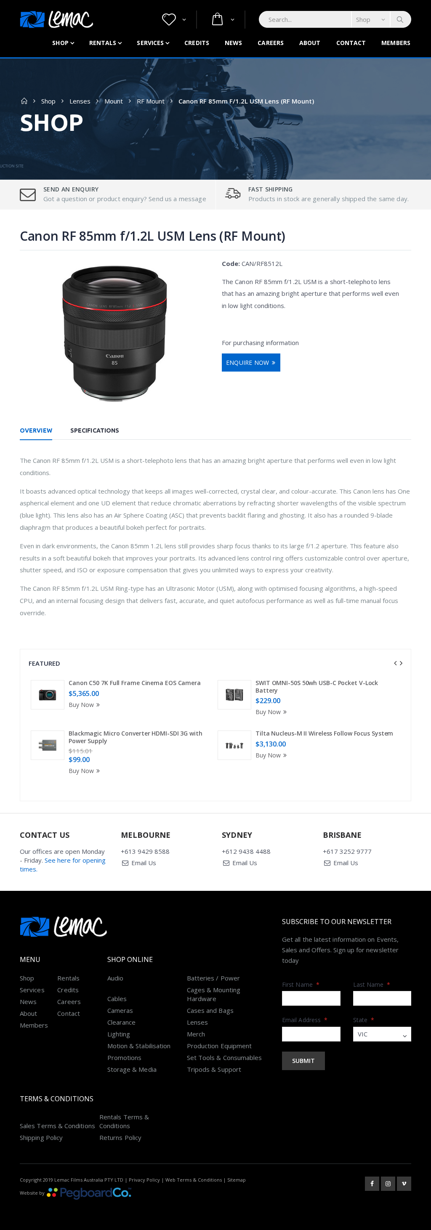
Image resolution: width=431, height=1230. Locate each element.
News (233, 43)
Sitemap (236, 1180)
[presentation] (395, 663)
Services (150, 43)
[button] (174, 19)
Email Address (304, 1020)
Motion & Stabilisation (139, 1045)
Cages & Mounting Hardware (213, 994)
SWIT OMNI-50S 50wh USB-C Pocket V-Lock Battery (316, 686)
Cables (117, 998)
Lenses (79, 101)
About (310, 43)
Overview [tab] (36, 430)
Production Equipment (219, 1045)
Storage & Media (132, 1069)
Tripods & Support (214, 1069)
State (364, 1020)
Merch (196, 1034)
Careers (271, 43)
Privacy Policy (144, 1180)
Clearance (121, 1022)
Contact (351, 43)
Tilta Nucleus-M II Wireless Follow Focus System (324, 733)
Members (395, 43)
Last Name (372, 984)
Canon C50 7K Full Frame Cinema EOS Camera (135, 683)
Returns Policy (120, 1137)
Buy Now (81, 705)
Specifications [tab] (94, 430)
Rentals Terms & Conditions (124, 1121)
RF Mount (151, 101)
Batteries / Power (213, 978)
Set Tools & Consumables (224, 1057)
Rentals (103, 43)
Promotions (124, 1057)
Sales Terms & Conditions (57, 1125)
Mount (113, 101)
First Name (300, 984)
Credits (196, 43)
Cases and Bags (210, 1010)
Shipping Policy (41, 1137)
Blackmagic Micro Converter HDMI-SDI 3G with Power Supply (135, 737)
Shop (60, 43)
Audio (115, 978)
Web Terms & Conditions (193, 1180)
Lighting (118, 1034)
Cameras (120, 1010)
